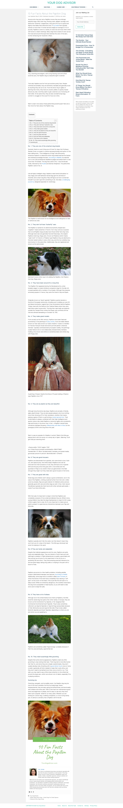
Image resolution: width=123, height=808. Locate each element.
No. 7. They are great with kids (38, 134)
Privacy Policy (93, 805)
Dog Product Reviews (78, 7)
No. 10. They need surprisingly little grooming (43, 140)
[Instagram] (31, 792)
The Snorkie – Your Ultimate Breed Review (84, 41)
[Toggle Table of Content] (54, 120)
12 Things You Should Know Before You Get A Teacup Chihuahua (84, 87)
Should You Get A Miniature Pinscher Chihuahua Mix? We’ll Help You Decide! (85, 67)
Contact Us (80, 805)
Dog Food (47, 7)
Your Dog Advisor (61, 2)
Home (59, 805)
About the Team (72, 805)
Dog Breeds (33, 7)
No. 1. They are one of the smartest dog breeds (43, 123)
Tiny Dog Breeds (34, 796)
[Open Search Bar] (93, 7)
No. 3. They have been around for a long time (42, 126)
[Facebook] (33, 792)
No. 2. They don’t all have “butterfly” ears (41, 125)
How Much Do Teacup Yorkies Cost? (83, 81)
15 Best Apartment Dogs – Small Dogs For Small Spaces (44, 797)
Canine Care (61, 7)
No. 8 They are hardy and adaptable (40, 136)
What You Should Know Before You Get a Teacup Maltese (84, 75)
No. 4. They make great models (38, 128)
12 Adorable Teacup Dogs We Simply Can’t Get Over (84, 36)
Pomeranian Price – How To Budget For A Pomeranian (85, 46)
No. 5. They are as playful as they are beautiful (43, 130)
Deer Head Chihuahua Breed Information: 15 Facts (83, 94)
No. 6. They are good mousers (38, 132)
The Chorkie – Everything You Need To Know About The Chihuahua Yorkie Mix (85, 52)
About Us (64, 805)
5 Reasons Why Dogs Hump (37, 799)
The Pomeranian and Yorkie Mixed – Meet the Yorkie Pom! (84, 59)
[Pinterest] (29, 792)
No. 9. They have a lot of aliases (39, 138)
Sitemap (86, 805)
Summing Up (34, 142)
